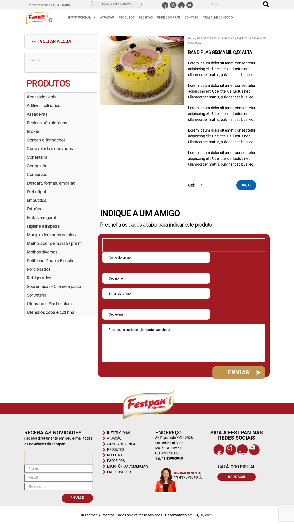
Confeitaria (37, 157)
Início (191, 38)
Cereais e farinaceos (46, 140)
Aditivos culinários (43, 105)
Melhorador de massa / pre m (54, 243)
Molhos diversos (42, 252)
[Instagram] (173, 5)
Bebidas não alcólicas (47, 122)
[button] (179, 41)
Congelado (37, 165)
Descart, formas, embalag (51, 183)
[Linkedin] (181, 5)
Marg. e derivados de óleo (51, 234)
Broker (33, 131)
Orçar (246, 185)
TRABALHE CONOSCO (218, 17)
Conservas (37, 174)
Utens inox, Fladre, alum (49, 303)
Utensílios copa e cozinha (50, 312)
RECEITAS (146, 17)
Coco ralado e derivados (50, 148)
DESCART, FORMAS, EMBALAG (216, 38)
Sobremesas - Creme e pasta (54, 286)
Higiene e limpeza (43, 226)
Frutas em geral (41, 217)
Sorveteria (36, 295)
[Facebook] (165, 5)
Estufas (34, 208)
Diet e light (36, 191)
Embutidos (36, 200)
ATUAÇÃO (107, 17)
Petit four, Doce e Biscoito (50, 260)
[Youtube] (189, 5)
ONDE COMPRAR (168, 17)
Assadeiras (37, 114)
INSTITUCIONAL (79, 17)
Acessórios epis (41, 97)
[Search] (266, 4)
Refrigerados (39, 277)
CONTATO (191, 17)
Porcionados (38, 269)
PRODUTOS (126, 17)
